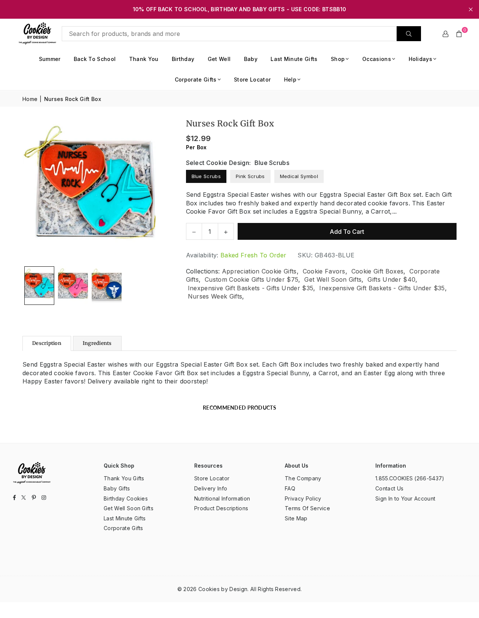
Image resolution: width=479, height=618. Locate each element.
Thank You (144, 59)
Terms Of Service (307, 508)
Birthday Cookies (126, 498)
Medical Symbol (299, 176)
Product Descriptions (221, 508)
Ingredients (97, 343)
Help (290, 79)
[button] (459, 33)
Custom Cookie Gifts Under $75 (251, 279)
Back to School (95, 59)
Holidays (421, 59)
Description (46, 343)
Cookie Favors (324, 271)
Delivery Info (210, 488)
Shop (338, 59)
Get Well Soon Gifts (332, 279)
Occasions (376, 59)
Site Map (296, 518)
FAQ (290, 488)
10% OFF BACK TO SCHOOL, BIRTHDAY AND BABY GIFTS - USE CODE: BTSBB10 (239, 9)
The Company (303, 478)
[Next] (157, 190)
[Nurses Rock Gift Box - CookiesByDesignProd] (39, 286)
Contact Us (389, 488)
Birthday (183, 59)
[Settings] (445, 33)
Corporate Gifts (196, 79)
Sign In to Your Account (405, 498)
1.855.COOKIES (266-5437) (410, 478)
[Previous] (32, 190)
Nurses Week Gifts (215, 296)
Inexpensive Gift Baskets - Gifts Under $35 (250, 288)
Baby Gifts (117, 488)
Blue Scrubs (206, 176)
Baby (250, 59)
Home (29, 99)
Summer (50, 59)
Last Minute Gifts (294, 59)
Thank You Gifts (124, 478)
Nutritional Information (222, 498)
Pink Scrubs (250, 176)
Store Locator (252, 79)
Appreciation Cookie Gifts (259, 271)
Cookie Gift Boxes (377, 271)
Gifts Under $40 (391, 279)
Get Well (219, 59)
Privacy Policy (303, 498)
